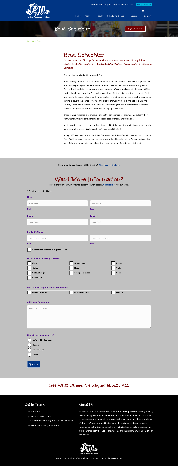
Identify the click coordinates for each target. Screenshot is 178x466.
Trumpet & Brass (82, 273)
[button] (138, 10)
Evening (119, 292)
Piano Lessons (131, 64)
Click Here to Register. (109, 165)
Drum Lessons (72, 60)
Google (36, 345)
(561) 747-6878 (144, 4)
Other (35, 354)
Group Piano (79, 263)
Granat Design (116, 458)
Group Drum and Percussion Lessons (106, 60)
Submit (34, 364)
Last (92, 209)
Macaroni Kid (38, 349)
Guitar (35, 268)
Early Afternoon (39, 292)
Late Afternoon (81, 292)
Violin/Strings (38, 273)
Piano (34, 263)
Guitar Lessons (84, 64)
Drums (119, 263)
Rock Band (37, 277)
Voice (118, 273)
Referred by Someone (42, 340)
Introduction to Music (108, 64)
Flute (76, 268)
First (29, 209)
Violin (118, 268)
